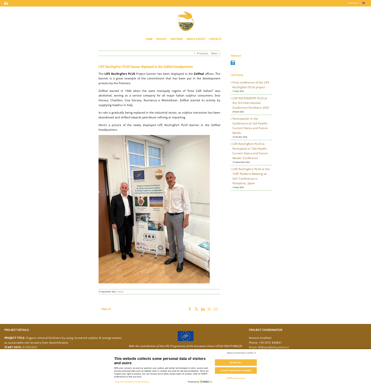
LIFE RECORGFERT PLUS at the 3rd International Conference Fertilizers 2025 (250, 103)
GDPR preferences (236, 378)
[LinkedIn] (233, 63)
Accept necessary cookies (235, 370)
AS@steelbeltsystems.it (273, 347)
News (120, 291)
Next (214, 53)
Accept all (235, 362)
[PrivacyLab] (205, 381)
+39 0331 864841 (270, 343)
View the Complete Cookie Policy (132, 382)
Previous (202, 53)
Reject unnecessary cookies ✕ (241, 353)
